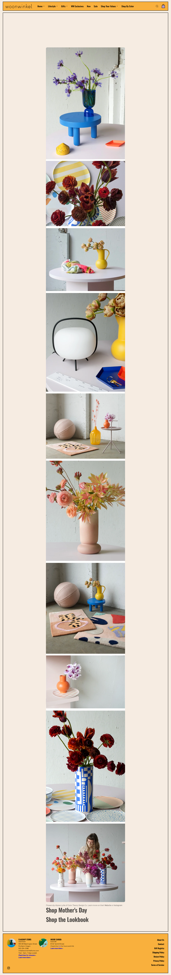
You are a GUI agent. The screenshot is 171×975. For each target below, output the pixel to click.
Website (107, 905)
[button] (157, 6)
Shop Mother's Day (66, 910)
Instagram (118, 905)
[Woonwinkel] (20, 6)
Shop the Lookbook (67, 919)
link (59, 946)
